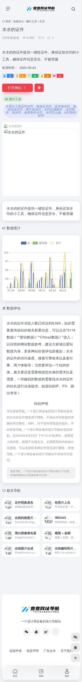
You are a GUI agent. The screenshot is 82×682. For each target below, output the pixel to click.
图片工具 (31, 21)
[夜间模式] (75, 658)
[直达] (37, 504)
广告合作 (50, 650)
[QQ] (36, 632)
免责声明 (32, 650)
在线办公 (18, 21)
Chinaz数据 (49, 337)
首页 (8, 21)
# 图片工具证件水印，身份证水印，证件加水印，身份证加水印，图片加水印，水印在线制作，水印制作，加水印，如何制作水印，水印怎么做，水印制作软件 (41, 110)
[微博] (46, 632)
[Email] (55, 632)
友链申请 (15, 650)
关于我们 (67, 650)
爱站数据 (27, 337)
